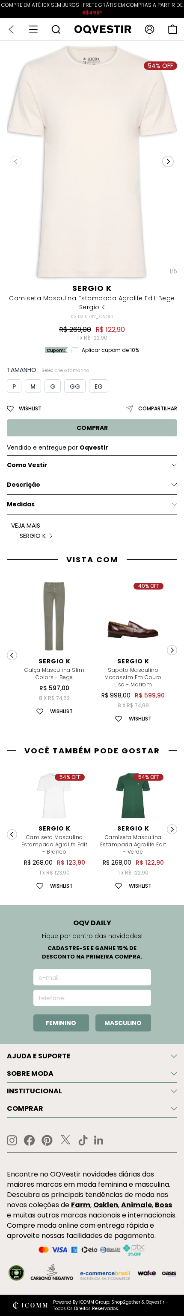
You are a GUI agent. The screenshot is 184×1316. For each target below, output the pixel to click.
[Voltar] (11, 29)
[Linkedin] (99, 1140)
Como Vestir (27, 465)
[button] (168, 161)
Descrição (23, 484)
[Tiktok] (83, 1140)
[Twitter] (65, 1140)
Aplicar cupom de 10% (110, 350)
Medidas (21, 504)
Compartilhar (157, 408)
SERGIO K (92, 288)
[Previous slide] (12, 655)
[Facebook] (29, 1140)
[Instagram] (12, 1140)
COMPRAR (92, 428)
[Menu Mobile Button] (33, 29)
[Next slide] (172, 650)
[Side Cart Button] (172, 29)
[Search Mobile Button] (55, 29)
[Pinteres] (47, 1140)
